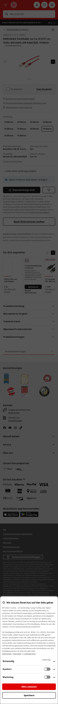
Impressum (17, 654)
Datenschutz (6, 654)
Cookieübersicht (29, 654)
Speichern (29, 695)
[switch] (47, 669)
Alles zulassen (29, 686)
